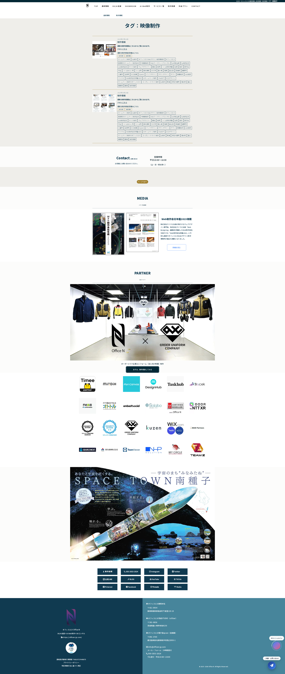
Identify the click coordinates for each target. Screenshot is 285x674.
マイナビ (121, 78)
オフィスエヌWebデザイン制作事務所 (151, 59)
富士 (189, 82)
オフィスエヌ (170, 59)
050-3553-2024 (154, 653)
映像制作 (180, 74)
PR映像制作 (145, 63)
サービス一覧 (159, 6)
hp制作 (134, 59)
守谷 (119, 70)
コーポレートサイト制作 (150, 82)
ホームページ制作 (124, 59)
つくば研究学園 (167, 67)
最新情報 (105, 6)
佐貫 (176, 67)
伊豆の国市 (175, 82)
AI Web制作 (145, 6)
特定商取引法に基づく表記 (71, 666)
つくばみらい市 (128, 70)
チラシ (173, 74)
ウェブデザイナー (144, 67)
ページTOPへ (142, 182)
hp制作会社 (185, 63)
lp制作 (163, 82)
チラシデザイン (164, 74)
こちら (132, 46)
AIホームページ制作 (149, 78)
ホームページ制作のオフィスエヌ (129, 82)
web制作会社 (122, 67)
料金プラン (183, 6)
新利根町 (146, 70)
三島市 (120, 74)
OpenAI (141, 74)
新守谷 (186, 67)
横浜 (153, 67)
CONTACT (195, 6)
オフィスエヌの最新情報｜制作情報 (251, 1)
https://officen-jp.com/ (72, 637)
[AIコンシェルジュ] (277, 646)
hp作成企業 (175, 63)
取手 (181, 67)
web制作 (188, 74)
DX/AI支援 (117, 6)
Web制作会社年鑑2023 (133, 78)
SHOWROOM (130, 6)
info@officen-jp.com (157, 647)
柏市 (158, 67)
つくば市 (138, 70)
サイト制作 (132, 67)
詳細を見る (177, 247)
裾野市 (184, 70)
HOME (238, 1)
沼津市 (127, 74)
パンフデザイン (151, 74)
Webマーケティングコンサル (160, 63)
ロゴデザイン (170, 78)
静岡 (126, 86)
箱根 (165, 70)
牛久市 (153, 70)
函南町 (178, 70)
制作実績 (171, 6)
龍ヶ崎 (160, 70)
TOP (96, 6)
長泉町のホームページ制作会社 (128, 63)
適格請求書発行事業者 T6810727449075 (71, 659)
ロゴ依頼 (134, 74)
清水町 (183, 82)
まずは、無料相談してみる (142, 369)
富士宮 (171, 70)
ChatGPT (161, 78)
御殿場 (120, 86)
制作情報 (264, 1)
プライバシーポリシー (71, 662)
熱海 (168, 82)
